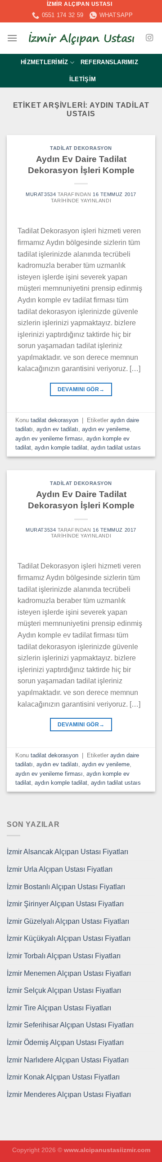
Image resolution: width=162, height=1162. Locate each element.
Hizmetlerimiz (44, 62)
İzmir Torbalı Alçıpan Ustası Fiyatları (64, 956)
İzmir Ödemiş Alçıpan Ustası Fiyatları (65, 1042)
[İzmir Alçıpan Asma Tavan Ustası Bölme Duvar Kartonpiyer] (81, 38)
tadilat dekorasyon (81, 148)
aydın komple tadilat (61, 447)
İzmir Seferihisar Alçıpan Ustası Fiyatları (70, 1025)
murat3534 (41, 194)
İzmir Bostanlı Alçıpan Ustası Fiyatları (66, 887)
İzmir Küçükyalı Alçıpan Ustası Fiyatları (68, 938)
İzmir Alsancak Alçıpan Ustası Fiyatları (67, 852)
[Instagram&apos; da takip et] (149, 38)
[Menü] (12, 38)
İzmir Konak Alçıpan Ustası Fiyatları (63, 1077)
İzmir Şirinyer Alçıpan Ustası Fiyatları (65, 904)
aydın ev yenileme (106, 429)
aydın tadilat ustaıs (116, 447)
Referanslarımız (109, 62)
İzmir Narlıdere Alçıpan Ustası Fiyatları (68, 1060)
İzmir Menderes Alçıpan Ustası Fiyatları (69, 1094)
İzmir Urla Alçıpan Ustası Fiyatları (59, 869)
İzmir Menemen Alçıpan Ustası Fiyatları (69, 973)
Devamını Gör (81, 389)
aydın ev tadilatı (57, 429)
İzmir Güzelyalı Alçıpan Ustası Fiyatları (68, 921)
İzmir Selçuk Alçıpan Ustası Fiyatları (64, 990)
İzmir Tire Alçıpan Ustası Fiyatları (59, 1008)
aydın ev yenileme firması (49, 438)
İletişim (82, 79)
